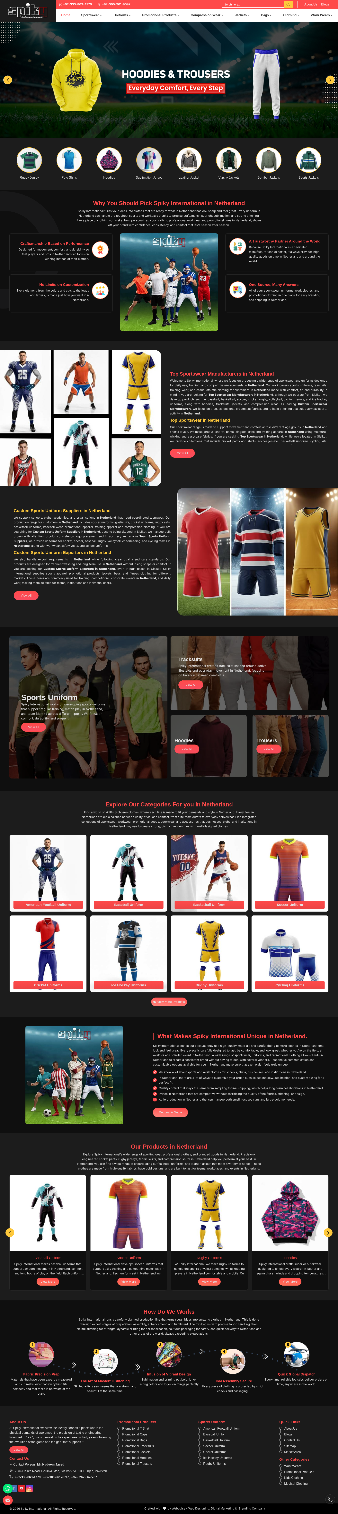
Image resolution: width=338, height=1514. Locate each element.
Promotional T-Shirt (135, 1428)
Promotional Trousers (137, 1463)
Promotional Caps (134, 1434)
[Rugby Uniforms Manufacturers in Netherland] (209, 1213)
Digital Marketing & (224, 1508)
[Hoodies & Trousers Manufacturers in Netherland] (169, 80)
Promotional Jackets (136, 1452)
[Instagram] (29, 1488)
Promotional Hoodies (137, 1457)
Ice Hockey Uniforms (217, 1457)
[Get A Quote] (8, 1500)
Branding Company (252, 1508)
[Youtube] (21, 1488)
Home (65, 15)
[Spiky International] (28, 11)
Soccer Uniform (214, 1446)
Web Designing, (199, 1508)
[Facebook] (13, 1488)
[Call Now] (330, 1499)
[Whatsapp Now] (8, 1488)
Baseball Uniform (215, 1434)
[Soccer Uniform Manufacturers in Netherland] (128, 1213)
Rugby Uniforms (214, 1463)
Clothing (290, 15)
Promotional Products (159, 15)
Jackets (241, 15)
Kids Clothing (293, 1477)
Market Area (292, 1452)
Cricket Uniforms (214, 1452)
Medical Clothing (296, 1483)
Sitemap (290, 1446)
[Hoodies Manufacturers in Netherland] (290, 1213)
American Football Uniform (221, 1428)
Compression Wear (205, 15)
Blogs (325, 4)
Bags (265, 15)
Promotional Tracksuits (138, 1446)
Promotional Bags (134, 1440)
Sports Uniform (211, 1422)
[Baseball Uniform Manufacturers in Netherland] (48, 1213)
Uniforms (120, 15)
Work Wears (320, 15)
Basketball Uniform (216, 1440)
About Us (310, 4)
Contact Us (292, 1440)
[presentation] (9, 1232)
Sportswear (90, 15)
